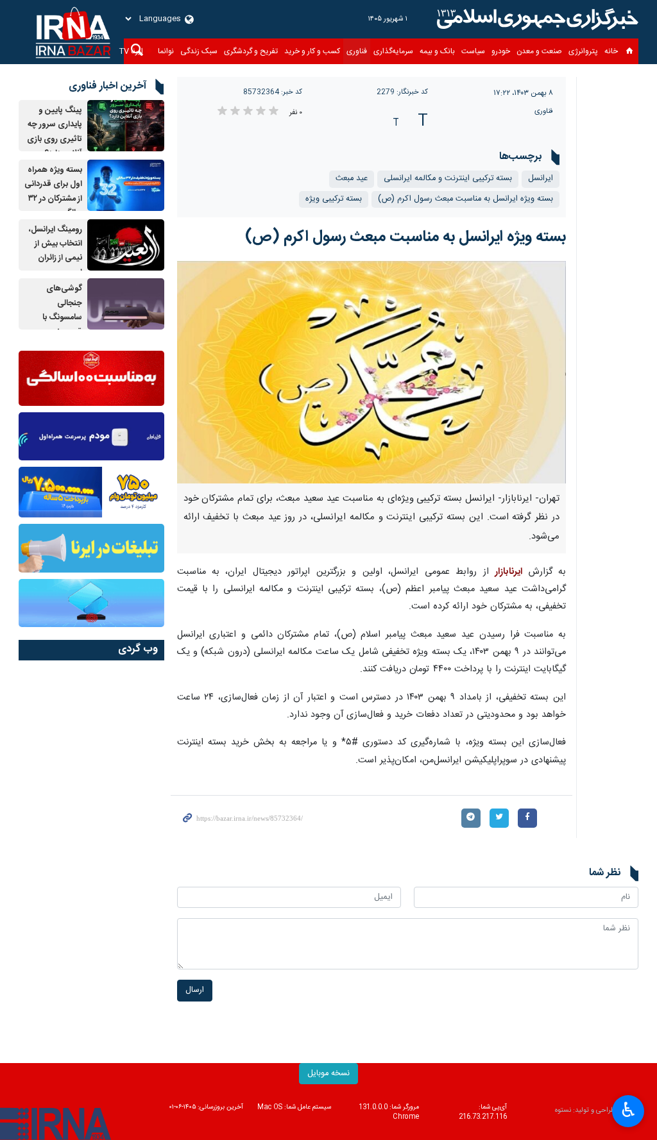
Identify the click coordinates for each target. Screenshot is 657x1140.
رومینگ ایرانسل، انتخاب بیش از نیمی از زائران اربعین (55, 251)
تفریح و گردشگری (251, 51)
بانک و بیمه (437, 51)
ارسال (194, 990)
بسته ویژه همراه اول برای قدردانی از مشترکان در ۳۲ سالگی (53, 191)
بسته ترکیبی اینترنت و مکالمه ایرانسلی (448, 178)
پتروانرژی (583, 51)
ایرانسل (540, 178)
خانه (611, 51)
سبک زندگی (199, 51)
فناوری (356, 51)
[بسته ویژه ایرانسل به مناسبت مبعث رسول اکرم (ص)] (372, 372)
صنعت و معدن (539, 51)
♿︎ (628, 1109)
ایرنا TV (131, 51)
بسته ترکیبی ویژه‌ (333, 199)
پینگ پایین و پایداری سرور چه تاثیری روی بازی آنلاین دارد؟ (54, 132)
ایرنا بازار (535, 19)
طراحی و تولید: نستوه (585, 1110)
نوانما (166, 51)
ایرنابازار (508, 572)
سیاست (473, 51)
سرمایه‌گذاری (393, 51)
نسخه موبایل (328, 1073)
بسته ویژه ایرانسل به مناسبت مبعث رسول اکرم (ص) (465, 199)
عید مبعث (352, 178)
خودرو (500, 51)
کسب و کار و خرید (312, 51)
